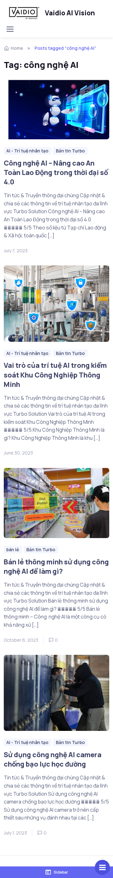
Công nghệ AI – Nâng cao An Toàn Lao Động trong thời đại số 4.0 (56, 172)
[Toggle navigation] (9, 29)
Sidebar (61, 872)
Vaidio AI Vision (70, 12)
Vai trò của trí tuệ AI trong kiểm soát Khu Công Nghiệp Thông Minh (55, 375)
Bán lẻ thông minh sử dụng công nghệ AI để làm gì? (56, 566)
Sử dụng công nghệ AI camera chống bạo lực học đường (52, 759)
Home (17, 48)
